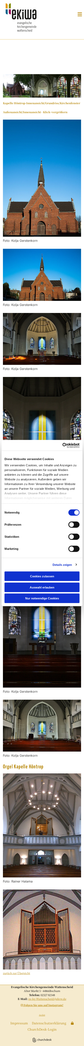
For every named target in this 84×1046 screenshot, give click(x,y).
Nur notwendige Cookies (42, 598)
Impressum (19, 1023)
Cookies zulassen (42, 576)
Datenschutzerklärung (49, 1023)
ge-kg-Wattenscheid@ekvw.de (47, 999)
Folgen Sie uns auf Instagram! (42, 1005)
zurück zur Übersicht (16, 973)
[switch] (74, 525)
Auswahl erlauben (42, 587)
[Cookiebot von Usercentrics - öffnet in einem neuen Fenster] (62, 445)
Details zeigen (62, 564)
